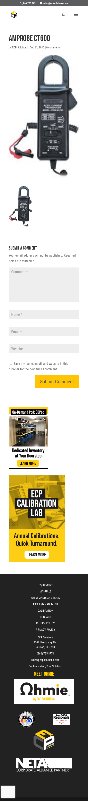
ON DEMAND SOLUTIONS (45, 597)
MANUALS (45, 591)
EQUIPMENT (45, 585)
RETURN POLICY (45, 623)
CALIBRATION (45, 610)
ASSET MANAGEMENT (45, 604)
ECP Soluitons (20, 47)
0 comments (53, 47)
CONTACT (45, 617)
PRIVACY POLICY (45, 629)
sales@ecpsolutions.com (45, 659)
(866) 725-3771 (45, 653)
